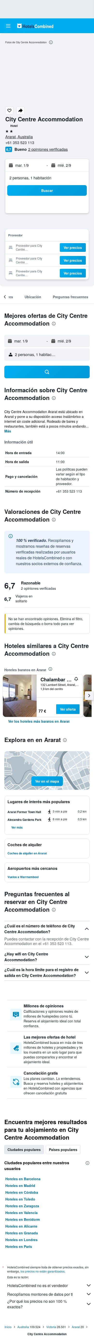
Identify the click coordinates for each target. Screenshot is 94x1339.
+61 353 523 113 (19, 142)
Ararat (76, 1327)
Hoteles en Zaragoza (22, 1205)
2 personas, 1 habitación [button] (30, 178)
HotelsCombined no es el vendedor (37, 1285)
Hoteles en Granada (21, 1232)
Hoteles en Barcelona (22, 1178)
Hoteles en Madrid (20, 1185)
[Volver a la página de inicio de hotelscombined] (35, 25)
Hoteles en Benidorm (22, 1219)
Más (7, 431)
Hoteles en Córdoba (21, 1192)
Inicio (8, 1327)
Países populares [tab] (63, 1149)
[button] (8, 26)
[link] (39, 721)
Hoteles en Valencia (21, 1212)
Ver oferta (68, 709)
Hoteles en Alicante (21, 1226)
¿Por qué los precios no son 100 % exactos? (37, 1304)
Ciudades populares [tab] (24, 1149)
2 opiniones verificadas (48, 149)
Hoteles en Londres (21, 1239)
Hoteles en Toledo (20, 1199)
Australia (23, 1327)
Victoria (51, 1327)
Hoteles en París (18, 1246)
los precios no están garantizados (42, 1271)
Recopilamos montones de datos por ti (40, 1294)
